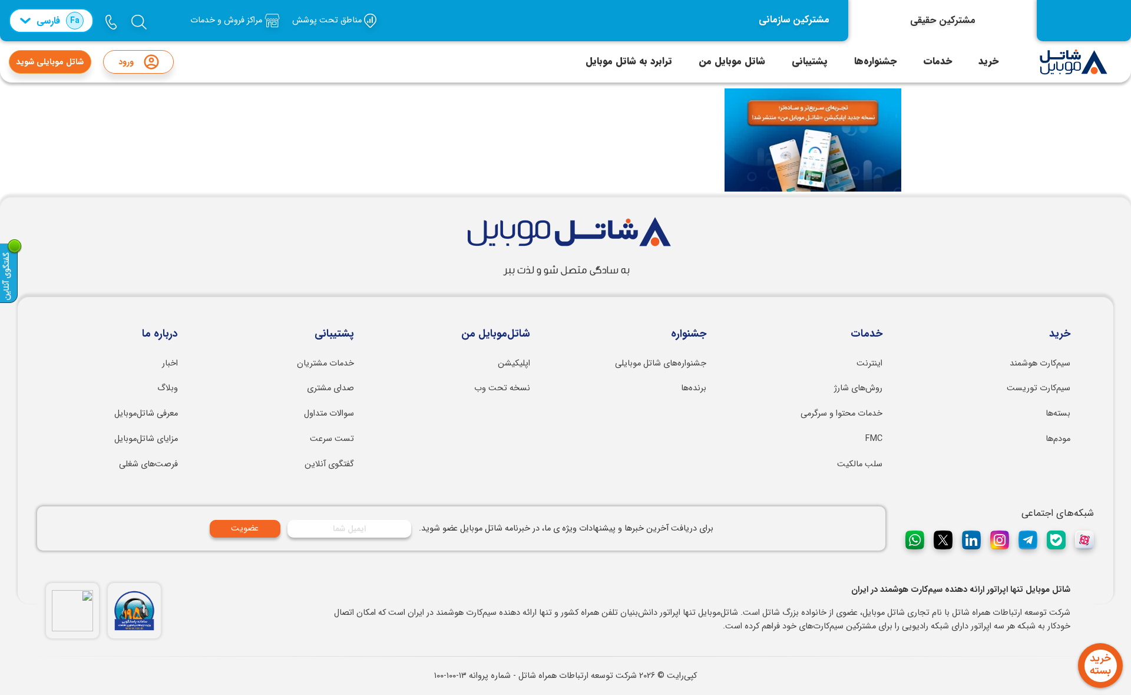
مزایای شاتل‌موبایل (146, 439)
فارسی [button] (58, 21)
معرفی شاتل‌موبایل (146, 413)
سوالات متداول (329, 413)
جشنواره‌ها (875, 61)
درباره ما (160, 334)
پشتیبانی (810, 61)
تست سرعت (332, 439)
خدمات (937, 61)
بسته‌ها (1058, 413)
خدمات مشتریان (325, 363)
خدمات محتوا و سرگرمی (841, 413)
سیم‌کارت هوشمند (1040, 363)
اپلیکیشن (514, 363)
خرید (988, 61)
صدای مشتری (330, 388)
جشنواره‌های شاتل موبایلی (660, 363)
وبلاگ (167, 388)
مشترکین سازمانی (794, 20)
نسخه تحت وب (502, 388)
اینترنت (869, 363)
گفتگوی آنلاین (329, 464)
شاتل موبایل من (732, 61)
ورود (126, 61)
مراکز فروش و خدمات (227, 20)
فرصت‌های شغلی (148, 464)
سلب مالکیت (859, 464)
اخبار (170, 363)
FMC (873, 439)
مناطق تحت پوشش (328, 20)
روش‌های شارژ (858, 388)
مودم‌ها (1058, 439)
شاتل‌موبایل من (495, 334)
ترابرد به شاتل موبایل (629, 61)
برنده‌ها (693, 388)
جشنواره (688, 334)
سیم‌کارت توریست (1038, 388)
